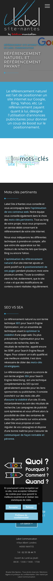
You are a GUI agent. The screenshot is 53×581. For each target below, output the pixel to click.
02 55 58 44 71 (29, 552)
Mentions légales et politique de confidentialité (26, 573)
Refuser (30, 507)
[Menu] (45, 6)
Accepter (13, 507)
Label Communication (26, 538)
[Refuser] (38, 503)
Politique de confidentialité (21, 516)
